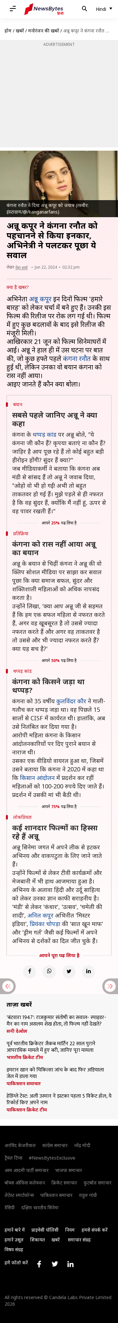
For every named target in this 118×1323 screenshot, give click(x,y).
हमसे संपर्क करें (95, 1230)
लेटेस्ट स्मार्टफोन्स (19, 1195)
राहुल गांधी (88, 1195)
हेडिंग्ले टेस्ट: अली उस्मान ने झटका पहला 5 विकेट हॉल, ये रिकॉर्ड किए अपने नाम (59, 1099)
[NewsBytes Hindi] (44, 9)
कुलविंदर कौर (71, 701)
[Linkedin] (88, 971)
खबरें (20, 31)
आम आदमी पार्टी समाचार (27, 1170)
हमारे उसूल (14, 1240)
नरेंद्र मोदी (82, 1145)
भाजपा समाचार (68, 1170)
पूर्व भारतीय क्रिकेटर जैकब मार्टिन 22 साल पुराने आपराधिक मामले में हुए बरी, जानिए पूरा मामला (51, 1047)
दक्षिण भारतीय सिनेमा (40, 1207)
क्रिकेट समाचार (64, 1183)
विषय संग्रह (14, 1249)
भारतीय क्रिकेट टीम (25, 1057)
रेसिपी (10, 1207)
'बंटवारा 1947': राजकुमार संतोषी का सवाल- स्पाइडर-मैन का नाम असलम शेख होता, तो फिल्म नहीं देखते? (56, 1021)
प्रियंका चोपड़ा (45, 924)
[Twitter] (68, 971)
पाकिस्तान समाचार (24, 1084)
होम (8, 31)
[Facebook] (29, 971)
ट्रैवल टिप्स (13, 1158)
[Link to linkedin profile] (70, 1264)
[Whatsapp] (49, 971)
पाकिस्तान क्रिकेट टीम (27, 1110)
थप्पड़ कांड (44, 434)
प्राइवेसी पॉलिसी (45, 1230)
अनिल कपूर (40, 915)
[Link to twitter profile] (55, 1264)
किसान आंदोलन (37, 778)
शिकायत (37, 1240)
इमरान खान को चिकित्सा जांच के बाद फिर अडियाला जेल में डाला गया (55, 1073)
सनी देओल (17, 1031)
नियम (70, 1230)
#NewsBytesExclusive (52, 1158)
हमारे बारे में (15, 1230)
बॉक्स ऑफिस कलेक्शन (25, 1183)
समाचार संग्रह (79, 1240)
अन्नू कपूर (40, 298)
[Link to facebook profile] (39, 1264)
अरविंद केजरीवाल (20, 1145)
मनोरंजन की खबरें (43, 31)
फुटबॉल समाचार (97, 1183)
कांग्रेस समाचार (55, 1145)
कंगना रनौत (77, 358)
